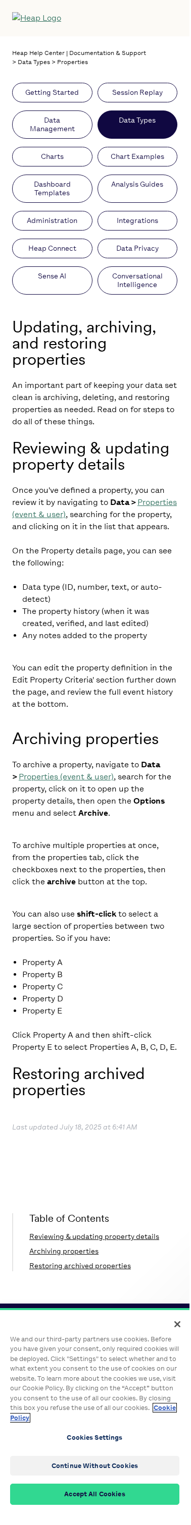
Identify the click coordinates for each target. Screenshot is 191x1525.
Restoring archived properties (80, 1266)
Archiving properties (64, 1251)
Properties (72, 62)
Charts (52, 156)
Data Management (52, 124)
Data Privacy (137, 248)
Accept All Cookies (94, 1494)
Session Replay (137, 92)
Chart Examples (137, 156)
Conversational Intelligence (137, 280)
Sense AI (52, 276)
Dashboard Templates (52, 188)
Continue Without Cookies (95, 1466)
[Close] (177, 1324)
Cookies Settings (94, 1437)
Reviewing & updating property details (94, 1236)
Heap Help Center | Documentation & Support (79, 53)
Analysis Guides (137, 184)
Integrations (137, 220)
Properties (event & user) (66, 776)
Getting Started (52, 92)
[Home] (73, 18)
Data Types (34, 62)
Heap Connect (52, 248)
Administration (52, 220)
